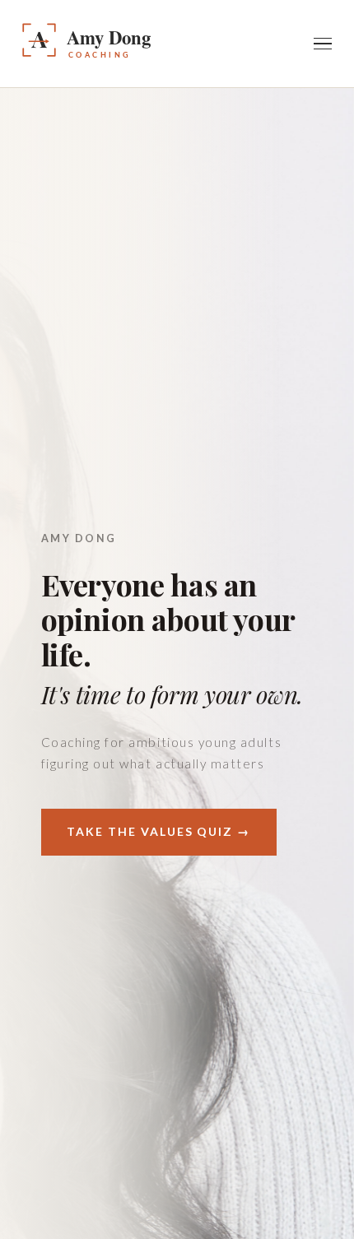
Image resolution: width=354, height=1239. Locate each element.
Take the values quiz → (158, 831)
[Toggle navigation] (323, 43)
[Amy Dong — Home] (134, 43)
